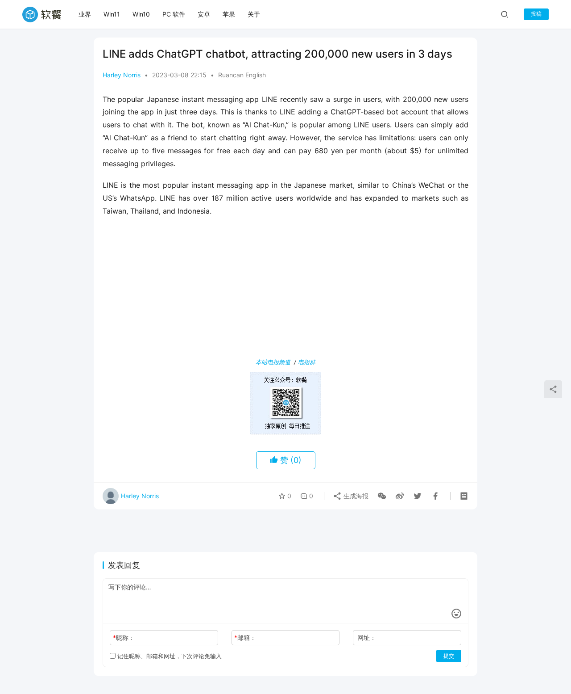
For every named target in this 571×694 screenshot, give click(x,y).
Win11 (111, 14)
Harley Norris (122, 75)
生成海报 (355, 496)
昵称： (124, 637)
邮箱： (245, 637)
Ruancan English (242, 75)
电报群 (306, 362)
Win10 (141, 14)
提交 (448, 655)
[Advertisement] (285, 289)
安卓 (204, 14)
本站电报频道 (273, 362)
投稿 (536, 13)
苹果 (229, 14)
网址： (366, 637)
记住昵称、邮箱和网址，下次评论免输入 (169, 656)
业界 (85, 14)
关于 (254, 14)
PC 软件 (173, 14)
